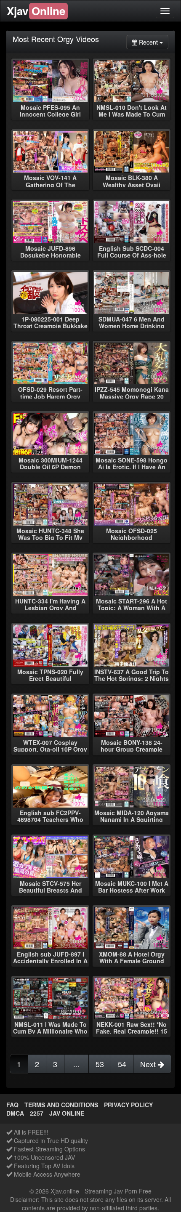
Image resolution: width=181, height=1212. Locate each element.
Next (149, 1063)
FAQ (12, 1104)
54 (122, 1063)
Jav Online (66, 1113)
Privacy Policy (128, 1104)
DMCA (15, 1113)
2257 (36, 1113)
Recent (152, 41)
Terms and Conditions (61, 1104)
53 (100, 1063)
